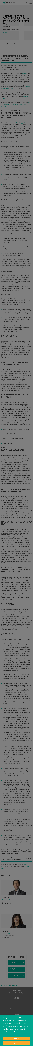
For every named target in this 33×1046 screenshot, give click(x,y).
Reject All (16, 1038)
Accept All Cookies (16, 1043)
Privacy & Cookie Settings (16, 1034)
